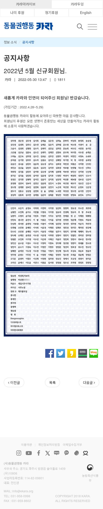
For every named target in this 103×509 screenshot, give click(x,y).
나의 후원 (17, 12)
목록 (52, 382)
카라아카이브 (26, 3)
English (86, 12)
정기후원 (51, 12)
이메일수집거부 (72, 444)
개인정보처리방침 (49, 444)
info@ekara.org (22, 491)
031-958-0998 (20, 496)
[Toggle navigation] (92, 27)
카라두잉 (77, 3)
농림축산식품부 (90, 477)
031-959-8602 (21, 501)
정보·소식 (10, 42)
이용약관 (26, 444)
